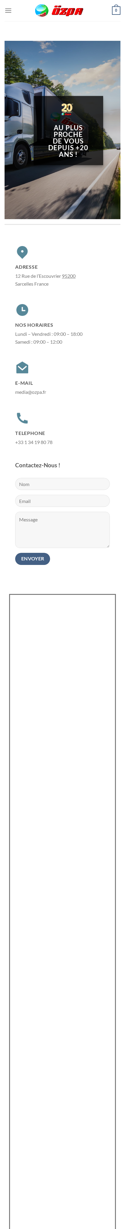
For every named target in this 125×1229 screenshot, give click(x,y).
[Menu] (8, 10)
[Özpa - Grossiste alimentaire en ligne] (62, 10)
